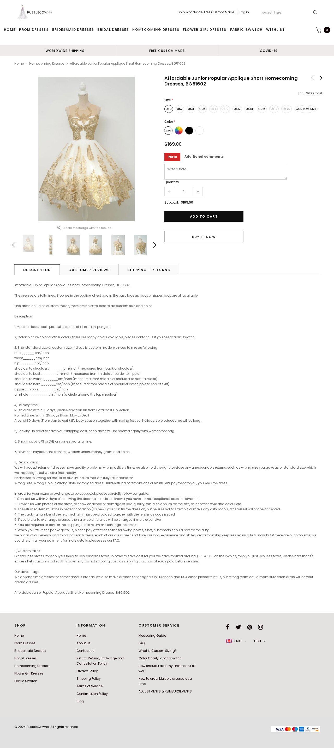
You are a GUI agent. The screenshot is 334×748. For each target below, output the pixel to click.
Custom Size (306, 109)
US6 (202, 109)
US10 (225, 109)
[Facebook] (227, 627)
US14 (249, 109)
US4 (191, 109)
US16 (261, 109)
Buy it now (204, 236)
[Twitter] (238, 627)
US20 (286, 109)
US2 (180, 109)
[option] (65, 50)
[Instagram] (260, 627)
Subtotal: (171, 202)
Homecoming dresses (46, 63)
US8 (213, 109)
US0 (169, 109)
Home (19, 63)
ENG (238, 641)
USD (257, 641)
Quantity (171, 182)
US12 (237, 109)
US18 (274, 109)
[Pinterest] (249, 627)
